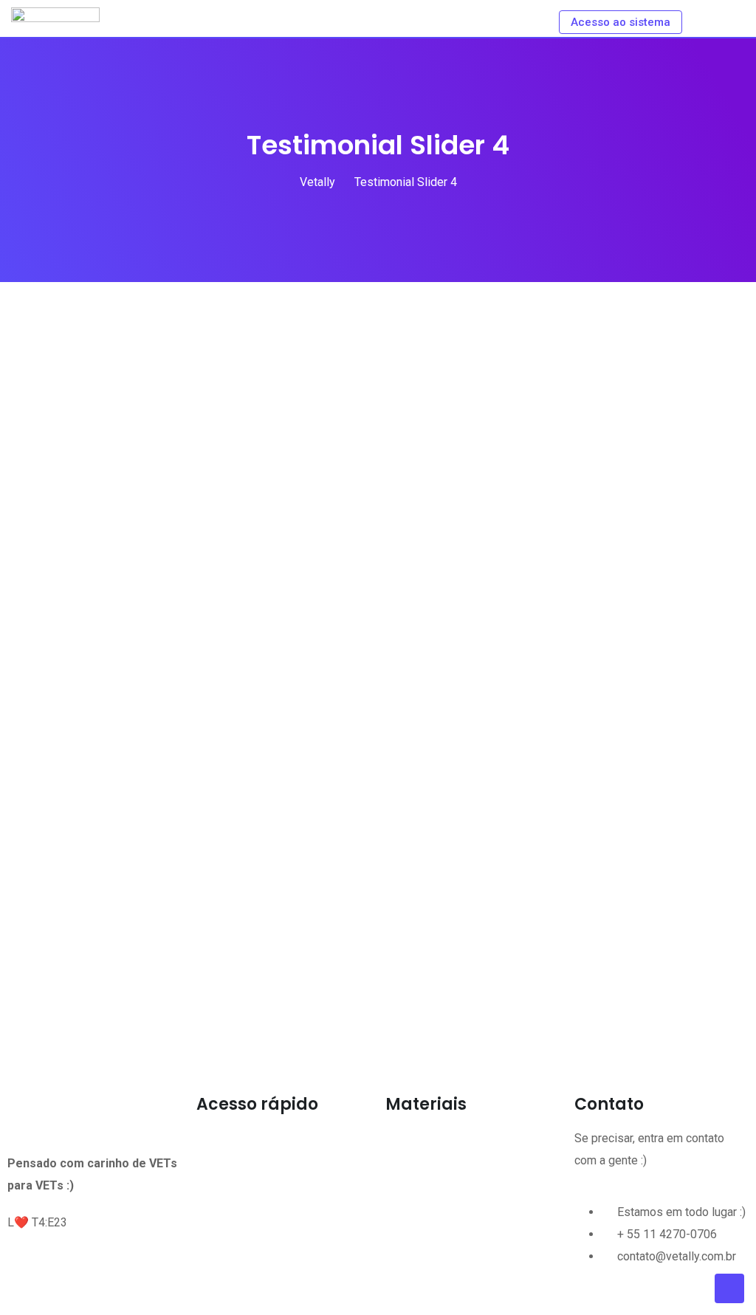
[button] (283, 1141)
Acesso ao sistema (620, 22)
